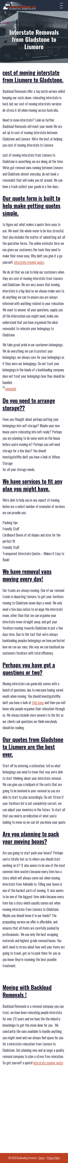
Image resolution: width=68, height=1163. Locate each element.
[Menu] (61, 5)
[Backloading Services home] (19, 5)
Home (5, 22)
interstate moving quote (29, 262)
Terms (41, 1158)
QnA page (38, 702)
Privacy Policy (53, 1158)
